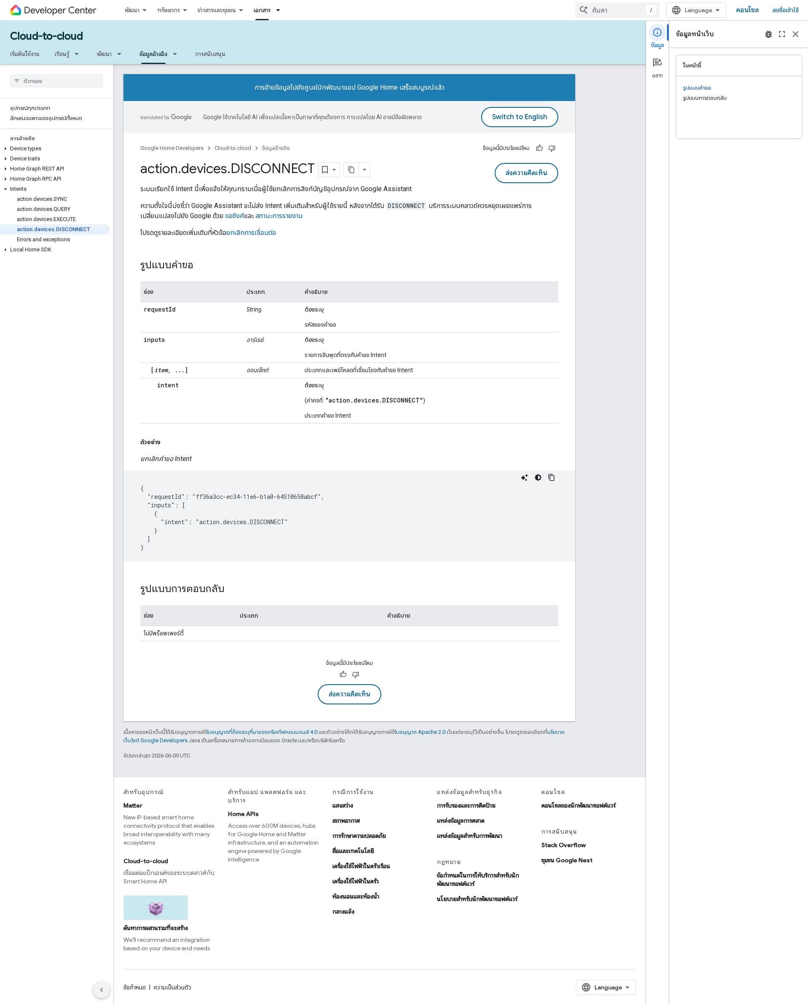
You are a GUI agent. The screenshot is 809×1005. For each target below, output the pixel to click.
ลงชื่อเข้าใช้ (785, 10)
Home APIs (243, 814)
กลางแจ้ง (343, 911)
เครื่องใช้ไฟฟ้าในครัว (355, 881)
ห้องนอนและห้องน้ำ (355, 896)
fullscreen (782, 34)
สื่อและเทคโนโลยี (353, 851)
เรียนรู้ (62, 54)
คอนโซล (747, 10)
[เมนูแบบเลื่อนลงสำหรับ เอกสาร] (281, 10)
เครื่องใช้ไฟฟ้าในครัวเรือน (361, 866)
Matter (132, 805)
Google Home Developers (172, 148)
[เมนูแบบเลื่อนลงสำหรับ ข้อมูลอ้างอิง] (177, 54)
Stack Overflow (563, 845)
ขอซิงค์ (234, 216)
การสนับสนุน (210, 54)
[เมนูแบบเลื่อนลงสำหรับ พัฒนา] (122, 54)
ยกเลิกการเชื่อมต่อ (251, 233)
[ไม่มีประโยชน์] (552, 148)
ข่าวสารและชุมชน (217, 10)
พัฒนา (132, 10)
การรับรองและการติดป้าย (466, 805)
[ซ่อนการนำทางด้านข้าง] (101, 989)
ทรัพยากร (168, 10)
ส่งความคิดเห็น (526, 173)
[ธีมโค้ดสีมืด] (538, 477)
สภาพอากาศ (346, 820)
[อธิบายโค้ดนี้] (524, 477)
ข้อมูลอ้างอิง (153, 54)
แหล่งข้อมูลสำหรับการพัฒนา (469, 836)
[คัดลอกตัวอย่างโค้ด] (551, 477)
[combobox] (617, 10)
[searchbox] (56, 81)
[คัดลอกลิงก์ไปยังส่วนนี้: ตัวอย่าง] (169, 442)
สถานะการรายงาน (279, 216)
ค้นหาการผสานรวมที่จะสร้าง (155, 928)
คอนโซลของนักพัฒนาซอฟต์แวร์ (578, 805)
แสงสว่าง (342, 805)
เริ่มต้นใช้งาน (25, 54)
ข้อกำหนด (134, 987)
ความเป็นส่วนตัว (172, 987)
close (795, 34)
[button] (55, 149)
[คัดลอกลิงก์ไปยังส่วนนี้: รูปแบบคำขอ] (201, 266)
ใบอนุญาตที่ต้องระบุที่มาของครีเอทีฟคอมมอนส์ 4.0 (262, 732)
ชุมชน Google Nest (566, 860)
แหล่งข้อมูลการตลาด (461, 820)
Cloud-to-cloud (46, 36)
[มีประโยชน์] (539, 148)
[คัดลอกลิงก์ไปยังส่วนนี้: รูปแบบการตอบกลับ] (233, 589)
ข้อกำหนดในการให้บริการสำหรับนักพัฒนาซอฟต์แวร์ (478, 880)
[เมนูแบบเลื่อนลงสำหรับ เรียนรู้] (79, 54)
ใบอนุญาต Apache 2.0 (420, 732)
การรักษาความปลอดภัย (359, 836)
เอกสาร (262, 10)
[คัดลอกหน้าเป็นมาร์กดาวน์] (351, 170)
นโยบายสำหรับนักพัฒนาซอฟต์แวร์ (477, 899)
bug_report (768, 34)
